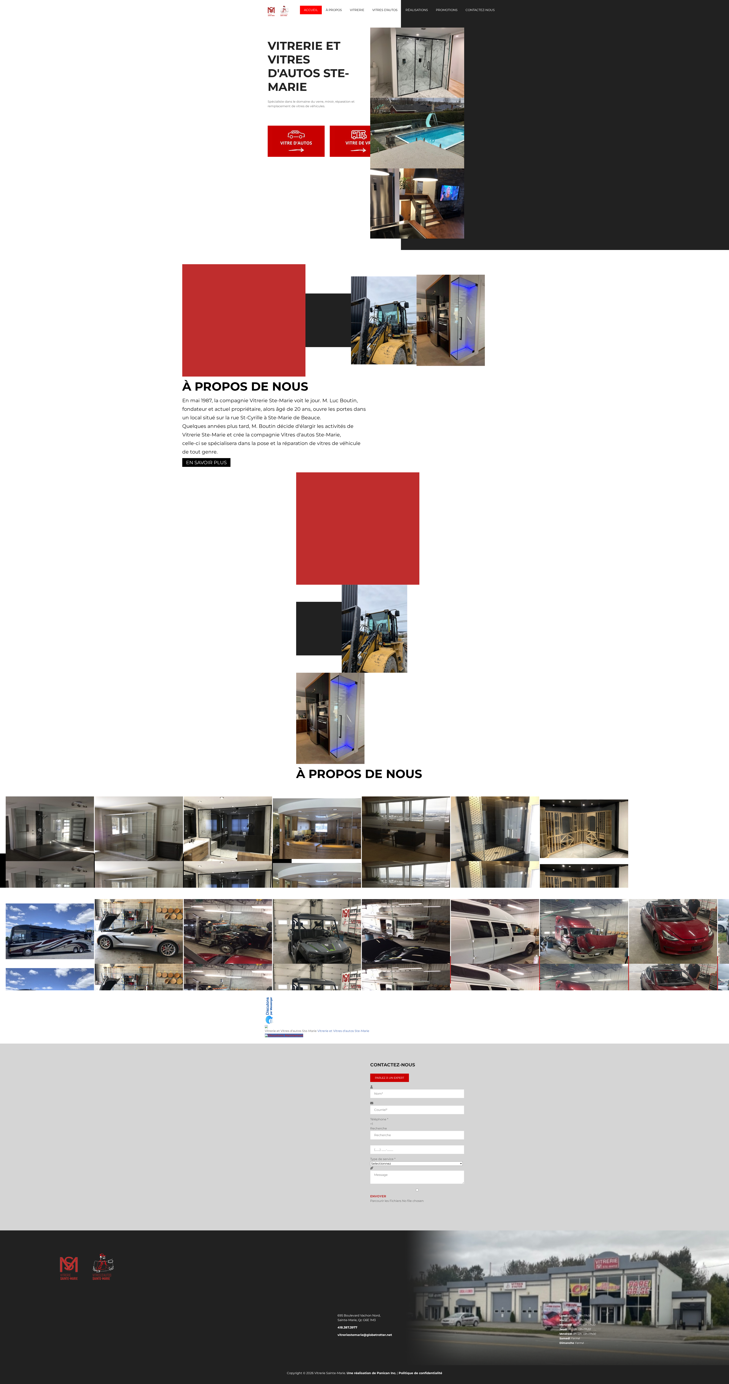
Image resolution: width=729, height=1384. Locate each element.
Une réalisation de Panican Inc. (371, 1373)
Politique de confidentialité (420, 1373)
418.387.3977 (347, 1327)
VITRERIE (357, 10)
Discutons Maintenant (285, 1035)
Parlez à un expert (389, 1077)
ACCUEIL (311, 10)
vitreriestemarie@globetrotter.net (365, 1335)
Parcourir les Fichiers (385, 1201)
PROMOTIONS (447, 10)
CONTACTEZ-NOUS (480, 10)
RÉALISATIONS (417, 10)
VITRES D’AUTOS (385, 10)
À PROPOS (334, 10)
